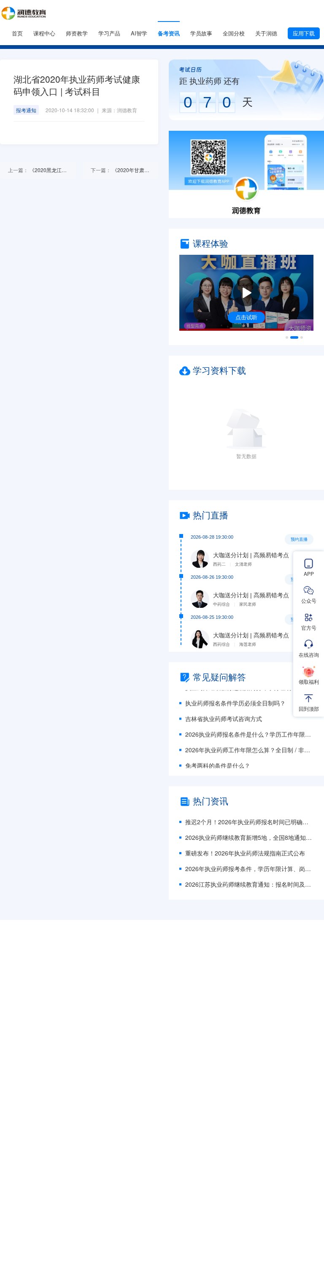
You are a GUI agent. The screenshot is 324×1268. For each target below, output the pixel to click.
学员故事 (201, 33)
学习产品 (109, 33)
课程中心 (44, 33)
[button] (246, 174)
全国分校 (234, 33)
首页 (17, 33)
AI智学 (139, 33)
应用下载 (304, 33)
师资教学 (77, 33)
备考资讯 (169, 33)
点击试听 (246, 317)
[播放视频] (246, 292)
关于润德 (266, 33)
